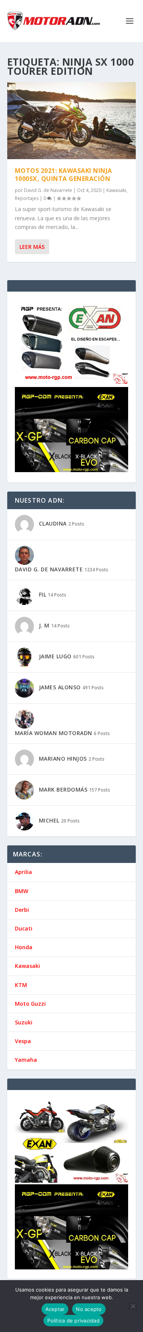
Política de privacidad (73, 1320)
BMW (21, 891)
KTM (21, 985)
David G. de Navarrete (48, 190)
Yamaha (26, 1059)
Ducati (23, 928)
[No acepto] (132, 1306)
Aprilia (23, 872)
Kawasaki (116, 190)
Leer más (32, 246)
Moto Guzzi (30, 1003)
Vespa (23, 1041)
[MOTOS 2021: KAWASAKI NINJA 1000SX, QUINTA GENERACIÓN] (71, 120)
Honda (23, 947)
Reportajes (27, 198)
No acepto (88, 1309)
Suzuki (23, 1022)
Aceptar (55, 1309)
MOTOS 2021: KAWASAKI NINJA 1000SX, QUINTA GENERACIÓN (63, 174)
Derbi (22, 909)
